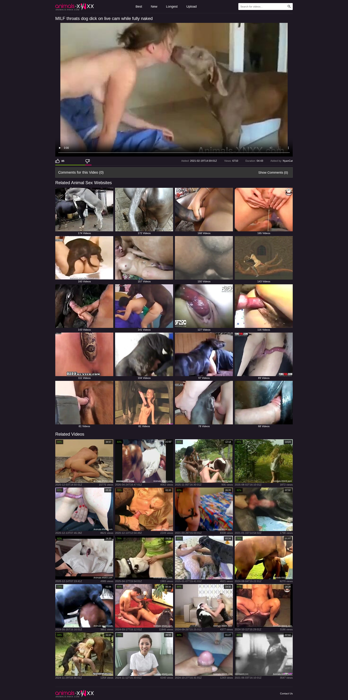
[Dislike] (88, 161)
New (154, 6)
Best (139, 6)
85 (62, 160)
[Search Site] (289, 6)
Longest (172, 6)
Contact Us (286, 693)
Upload (191, 6)
